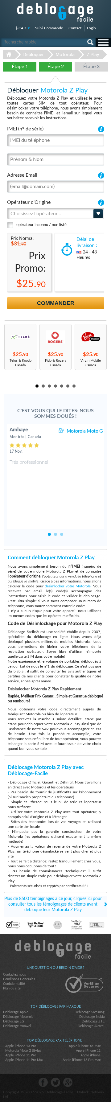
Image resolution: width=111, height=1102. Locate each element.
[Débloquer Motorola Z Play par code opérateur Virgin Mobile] (90, 337)
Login (91, 28)
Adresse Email (22, 175)
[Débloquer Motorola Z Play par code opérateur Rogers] (55, 337)
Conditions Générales (19, 979)
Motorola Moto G (85, 431)
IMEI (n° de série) (25, 128)
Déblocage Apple (15, 1012)
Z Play (93, 54)
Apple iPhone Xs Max (85, 1046)
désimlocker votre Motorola (68, 586)
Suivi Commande (49, 28)
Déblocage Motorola (18, 1016)
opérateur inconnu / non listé (41, 225)
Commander (55, 303)
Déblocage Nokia (92, 1016)
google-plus (67, 1082)
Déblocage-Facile (55, 12)
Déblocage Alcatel (91, 1026)
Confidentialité (14, 983)
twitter (55, 1082)
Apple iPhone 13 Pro (20, 1046)
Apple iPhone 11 (88, 1050)
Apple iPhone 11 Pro (20, 1055)
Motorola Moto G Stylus (23, 1050)
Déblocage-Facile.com (55, 949)
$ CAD (20, 28)
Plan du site (12, 988)
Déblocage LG (13, 1021)
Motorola (65, 54)
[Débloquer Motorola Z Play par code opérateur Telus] (20, 337)
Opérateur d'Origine (29, 202)
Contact (74, 28)
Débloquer (33, 54)
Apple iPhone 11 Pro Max (24, 1060)
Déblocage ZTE (93, 1021)
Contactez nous (14, 974)
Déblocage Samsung (90, 1012)
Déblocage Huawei (17, 1026)
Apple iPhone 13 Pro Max (82, 1060)
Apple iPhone (90, 1055)
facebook (43, 1082)
